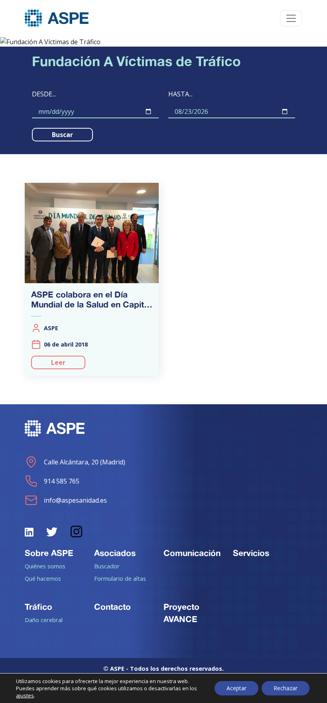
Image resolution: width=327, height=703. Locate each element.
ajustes (25, 695)
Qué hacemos (43, 578)
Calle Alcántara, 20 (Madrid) (84, 462)
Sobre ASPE (49, 553)
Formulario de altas (120, 578)
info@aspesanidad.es (75, 500)
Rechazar (285, 688)
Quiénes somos (45, 566)
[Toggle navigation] (291, 18)
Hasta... (180, 94)
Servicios (251, 553)
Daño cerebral (44, 620)
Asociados (115, 553)
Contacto (112, 606)
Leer (58, 362)
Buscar (62, 134)
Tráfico (38, 606)
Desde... (44, 94)
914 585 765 (61, 481)
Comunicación (192, 553)
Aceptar (236, 688)
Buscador (107, 566)
